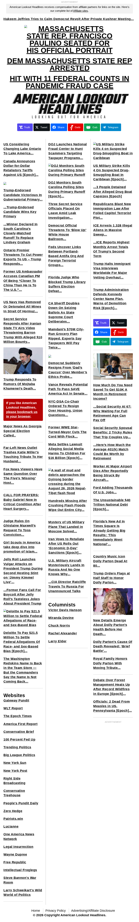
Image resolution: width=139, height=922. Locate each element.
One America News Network (18, 836)
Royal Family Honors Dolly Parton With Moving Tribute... (110, 663)
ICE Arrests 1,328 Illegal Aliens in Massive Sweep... (112, 230)
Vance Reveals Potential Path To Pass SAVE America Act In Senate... (68, 389)
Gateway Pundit (16, 700)
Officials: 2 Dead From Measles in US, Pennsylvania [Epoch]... (112, 706)
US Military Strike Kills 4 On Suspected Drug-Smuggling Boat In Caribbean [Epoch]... (111, 172)
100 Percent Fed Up (19, 739)
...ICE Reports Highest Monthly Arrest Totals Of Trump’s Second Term (111, 249)
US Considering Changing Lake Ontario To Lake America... (22, 148)
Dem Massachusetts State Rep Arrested (69, 64)
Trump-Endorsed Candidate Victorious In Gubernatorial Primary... (23, 194)
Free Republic (14, 862)
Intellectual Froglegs (20, 870)
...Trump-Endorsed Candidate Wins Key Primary (19, 211)
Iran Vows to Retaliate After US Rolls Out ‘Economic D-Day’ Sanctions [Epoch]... (66, 546)
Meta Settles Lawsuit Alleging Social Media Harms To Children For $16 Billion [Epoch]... (66, 451)
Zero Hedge (12, 811)
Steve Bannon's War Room (19, 880)
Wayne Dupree (15, 854)
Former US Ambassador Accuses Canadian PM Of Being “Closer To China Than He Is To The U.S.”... (22, 281)
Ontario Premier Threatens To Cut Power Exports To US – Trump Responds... (23, 257)
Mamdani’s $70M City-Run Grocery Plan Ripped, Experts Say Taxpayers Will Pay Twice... (66, 338)
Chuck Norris (59, 625)
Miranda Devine (61, 618)
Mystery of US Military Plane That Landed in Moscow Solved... (66, 526)
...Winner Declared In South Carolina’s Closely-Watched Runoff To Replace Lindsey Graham (20, 233)
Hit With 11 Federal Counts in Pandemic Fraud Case (69, 82)
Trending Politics (17, 747)
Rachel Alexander (62, 633)
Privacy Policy (55, 910)
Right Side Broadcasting (14, 781)
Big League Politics (19, 755)
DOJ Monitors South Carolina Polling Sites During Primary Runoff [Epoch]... (66, 189)
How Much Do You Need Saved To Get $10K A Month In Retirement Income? (112, 392)
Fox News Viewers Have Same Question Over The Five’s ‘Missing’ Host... (23, 476)
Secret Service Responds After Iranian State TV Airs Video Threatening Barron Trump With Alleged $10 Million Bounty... (22, 330)
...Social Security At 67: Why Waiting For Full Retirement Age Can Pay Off (112, 413)
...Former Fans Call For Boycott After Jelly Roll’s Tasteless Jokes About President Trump (22, 597)
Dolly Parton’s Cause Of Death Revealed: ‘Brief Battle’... (112, 646)
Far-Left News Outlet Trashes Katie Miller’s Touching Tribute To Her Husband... (23, 454)
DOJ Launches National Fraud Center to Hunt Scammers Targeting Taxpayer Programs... (67, 151)
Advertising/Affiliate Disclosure (93, 910)
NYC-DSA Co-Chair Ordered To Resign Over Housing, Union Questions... (65, 408)
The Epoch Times (17, 716)
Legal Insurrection (18, 847)
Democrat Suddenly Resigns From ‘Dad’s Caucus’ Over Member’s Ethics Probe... (67, 370)
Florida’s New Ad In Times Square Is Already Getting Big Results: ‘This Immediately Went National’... (109, 533)
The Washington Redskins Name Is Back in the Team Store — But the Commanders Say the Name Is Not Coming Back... (22, 670)
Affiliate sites (80, 10)
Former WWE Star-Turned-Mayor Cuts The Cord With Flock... (67, 432)
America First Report (20, 724)
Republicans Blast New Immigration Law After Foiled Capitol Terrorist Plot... (112, 211)
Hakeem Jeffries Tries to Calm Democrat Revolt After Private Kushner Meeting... (68, 19)
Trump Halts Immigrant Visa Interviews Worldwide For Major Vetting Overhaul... (112, 270)
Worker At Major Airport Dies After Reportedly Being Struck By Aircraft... (112, 473)
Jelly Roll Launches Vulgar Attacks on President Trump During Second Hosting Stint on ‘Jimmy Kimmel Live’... (23, 570)
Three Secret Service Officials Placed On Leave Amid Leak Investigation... (65, 211)
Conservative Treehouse (14, 793)
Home (35, 910)
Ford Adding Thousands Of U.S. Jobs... (113, 490)
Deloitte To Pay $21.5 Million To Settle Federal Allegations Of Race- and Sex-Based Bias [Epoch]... (21, 642)
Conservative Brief (18, 732)
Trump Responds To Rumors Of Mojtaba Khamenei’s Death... (19, 384)
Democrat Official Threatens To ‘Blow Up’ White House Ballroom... (67, 232)
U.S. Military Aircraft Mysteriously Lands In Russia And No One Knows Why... (66, 567)
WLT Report (13, 708)
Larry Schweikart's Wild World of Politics (22, 892)
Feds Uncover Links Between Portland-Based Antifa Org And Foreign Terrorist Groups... (66, 256)
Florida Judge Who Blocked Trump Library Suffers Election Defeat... (67, 284)
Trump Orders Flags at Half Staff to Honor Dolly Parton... (111, 578)
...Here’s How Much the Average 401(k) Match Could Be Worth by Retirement (112, 451)
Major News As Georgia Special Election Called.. (22, 430)
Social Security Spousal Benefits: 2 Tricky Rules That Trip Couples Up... (112, 432)
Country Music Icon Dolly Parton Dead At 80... (110, 561)
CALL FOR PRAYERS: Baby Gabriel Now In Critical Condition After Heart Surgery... (22, 502)
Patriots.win (13, 819)
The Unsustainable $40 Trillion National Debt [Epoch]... (111, 504)
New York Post (15, 771)
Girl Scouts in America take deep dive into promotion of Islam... (21, 547)
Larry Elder (57, 641)
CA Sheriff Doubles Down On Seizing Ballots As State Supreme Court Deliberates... (63, 312)
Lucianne (10, 826)
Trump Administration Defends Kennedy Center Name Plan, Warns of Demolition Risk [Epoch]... (111, 299)
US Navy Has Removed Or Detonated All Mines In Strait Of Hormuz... (22, 306)
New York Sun (14, 763)
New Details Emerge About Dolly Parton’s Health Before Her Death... (110, 627)
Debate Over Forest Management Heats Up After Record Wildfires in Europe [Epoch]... (111, 687)
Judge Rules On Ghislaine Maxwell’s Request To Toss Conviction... (19, 528)
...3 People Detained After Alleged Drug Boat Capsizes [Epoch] (112, 191)
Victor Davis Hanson (65, 610)
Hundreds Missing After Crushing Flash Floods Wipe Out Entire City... (67, 505)
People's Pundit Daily (20, 803)
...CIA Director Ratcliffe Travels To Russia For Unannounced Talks (67, 586)
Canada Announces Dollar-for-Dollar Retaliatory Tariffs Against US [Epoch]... (21, 168)
